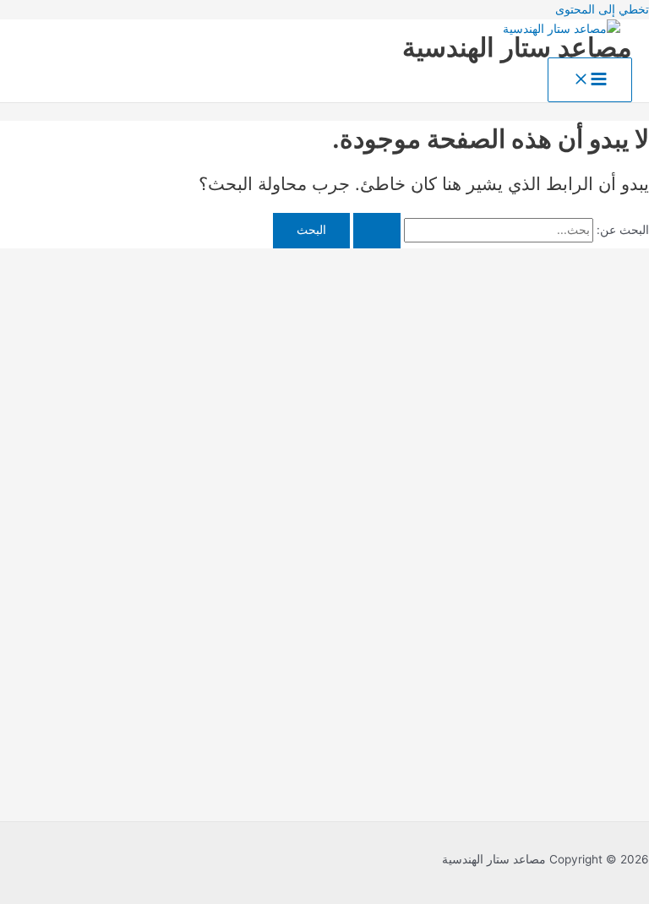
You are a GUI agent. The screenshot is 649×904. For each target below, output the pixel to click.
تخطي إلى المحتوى (602, 9)
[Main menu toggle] (590, 80)
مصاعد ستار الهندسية (517, 47)
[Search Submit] (377, 230)
